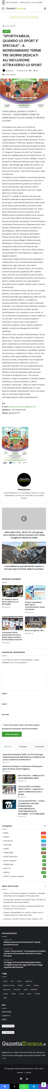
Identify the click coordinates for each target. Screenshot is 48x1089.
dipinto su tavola (9, 985)
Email (5, 704)
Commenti (39, 746)
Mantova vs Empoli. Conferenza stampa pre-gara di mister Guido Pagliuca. (23, 767)
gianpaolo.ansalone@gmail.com (22, 406)
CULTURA (7, 845)
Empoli (20, 985)
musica (5, 994)
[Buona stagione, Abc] (35, 622)
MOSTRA (34, 989)
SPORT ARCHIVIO (10, 857)
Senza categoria (9, 861)
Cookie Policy (8, 1032)
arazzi (5, 981)
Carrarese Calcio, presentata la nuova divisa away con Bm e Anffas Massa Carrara (12, 636)
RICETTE (6, 868)
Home (6, 26)
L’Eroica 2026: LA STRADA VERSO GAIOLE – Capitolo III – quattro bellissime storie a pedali (31, 790)
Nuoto (14, 994)
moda (26, 989)
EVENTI (6, 837)
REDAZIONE (6, 1012)
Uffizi (5, 998)
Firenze (36, 985)
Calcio (19, 981)
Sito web (5, 714)
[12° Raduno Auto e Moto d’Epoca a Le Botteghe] (12, 591)
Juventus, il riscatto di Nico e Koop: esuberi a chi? (23, 919)
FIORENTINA (8, 865)
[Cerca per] (45, 9)
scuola (21, 994)
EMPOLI (6, 872)
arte (12, 981)
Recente (7, 746)
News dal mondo (10, 886)
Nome (5, 694)
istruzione (17, 989)
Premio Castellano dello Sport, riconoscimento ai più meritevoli (35, 606)
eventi (28, 985)
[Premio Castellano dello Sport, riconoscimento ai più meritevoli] (35, 592)
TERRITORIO (8, 853)
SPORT (13, 26)
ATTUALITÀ (8, 841)
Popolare (23, 746)
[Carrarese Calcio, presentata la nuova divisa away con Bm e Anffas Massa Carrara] (12, 623)
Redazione (9, 71)
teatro (29, 994)
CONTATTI (6, 1016)
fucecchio (6, 989)
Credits (28, 1072)
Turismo (37, 994)
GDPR (4, 1019)
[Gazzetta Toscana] (24, 17)
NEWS (5, 833)
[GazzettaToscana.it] (16, 8)
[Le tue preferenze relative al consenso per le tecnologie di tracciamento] (43, 1084)
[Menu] (3, 9)
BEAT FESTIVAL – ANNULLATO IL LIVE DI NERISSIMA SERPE (31, 776)
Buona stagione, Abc (34, 630)
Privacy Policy (8, 1026)
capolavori (28, 981)
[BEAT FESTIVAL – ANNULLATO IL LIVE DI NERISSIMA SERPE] (9, 779)
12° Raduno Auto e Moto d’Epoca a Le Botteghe (10, 601)
